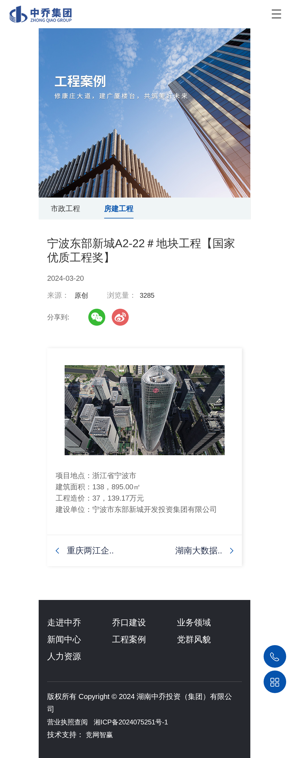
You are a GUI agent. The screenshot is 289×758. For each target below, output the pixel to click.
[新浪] (120, 317)
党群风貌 (194, 639)
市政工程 (65, 208)
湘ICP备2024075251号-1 (131, 722)
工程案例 (129, 639)
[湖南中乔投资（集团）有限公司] (36, 11)
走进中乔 (64, 622)
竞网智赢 (99, 735)
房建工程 (118, 208)
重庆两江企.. (90, 550)
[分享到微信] (96, 317)
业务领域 (194, 622)
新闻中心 (64, 639)
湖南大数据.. (198, 550)
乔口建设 (129, 622)
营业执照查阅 (67, 722)
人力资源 (64, 656)
